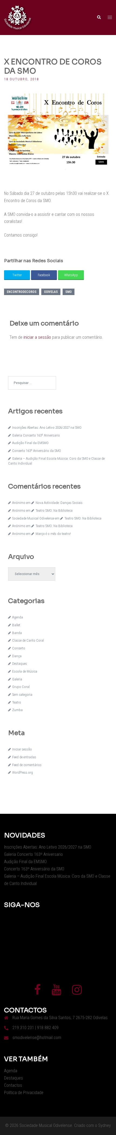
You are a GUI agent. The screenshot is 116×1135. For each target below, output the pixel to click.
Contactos (13, 1085)
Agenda (17, 617)
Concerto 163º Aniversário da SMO (36, 451)
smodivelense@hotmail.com (36, 1037)
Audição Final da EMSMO (30, 443)
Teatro (16, 702)
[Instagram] (77, 992)
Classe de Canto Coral (28, 640)
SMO (68, 292)
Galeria (17, 679)
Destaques (19, 664)
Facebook (44, 275)
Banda (17, 633)
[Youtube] (56, 992)
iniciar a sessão (37, 337)
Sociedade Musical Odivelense (33, 518)
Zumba (17, 710)
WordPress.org (22, 772)
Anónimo (18, 503)
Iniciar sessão (22, 749)
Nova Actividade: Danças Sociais (59, 503)
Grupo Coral (21, 687)
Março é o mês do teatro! (53, 534)
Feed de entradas (24, 757)
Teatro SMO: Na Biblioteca (54, 510)
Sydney (104, 1125)
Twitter (17, 275)
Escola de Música (24, 671)
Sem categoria (22, 695)
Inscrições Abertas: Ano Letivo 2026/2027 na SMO (46, 427)
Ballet (16, 625)
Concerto (18, 648)
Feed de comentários (27, 765)
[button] (99, 17)
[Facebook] (37, 992)
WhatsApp (71, 275)
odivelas (51, 292)
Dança (17, 656)
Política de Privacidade (23, 1092)
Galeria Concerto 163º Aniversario (36, 435)
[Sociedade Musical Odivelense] (17, 17)
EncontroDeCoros (21, 292)
